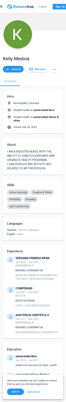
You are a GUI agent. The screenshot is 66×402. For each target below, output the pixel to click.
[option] (18, 192)
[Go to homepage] (21, 6)
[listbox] (33, 199)
